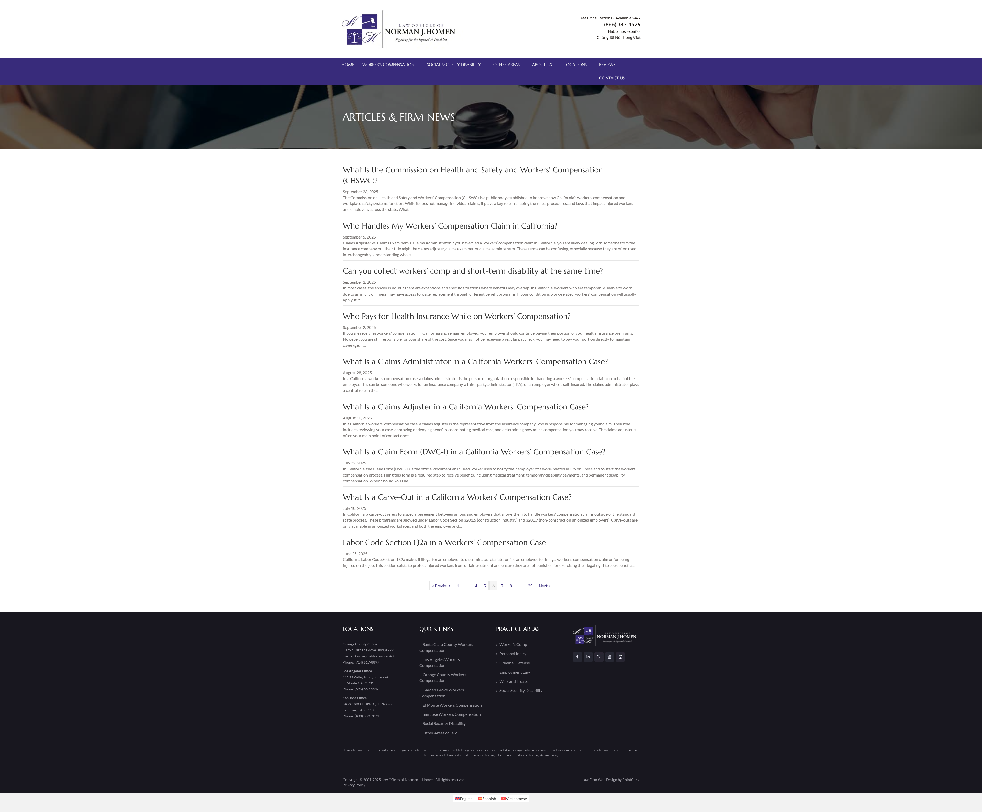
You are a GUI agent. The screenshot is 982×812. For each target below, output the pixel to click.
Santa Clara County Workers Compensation (446, 647)
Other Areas (506, 64)
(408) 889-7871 (367, 716)
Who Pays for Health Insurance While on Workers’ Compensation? (457, 316)
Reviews (607, 64)
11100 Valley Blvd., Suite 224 (365, 677)
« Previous (441, 585)
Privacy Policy (354, 785)
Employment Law (514, 671)
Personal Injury (512, 653)
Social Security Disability (454, 64)
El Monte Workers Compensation (452, 704)
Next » (544, 585)
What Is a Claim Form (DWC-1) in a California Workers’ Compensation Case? (474, 452)
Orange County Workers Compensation (442, 677)
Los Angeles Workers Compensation (439, 662)
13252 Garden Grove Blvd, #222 (368, 650)
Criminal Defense (514, 662)
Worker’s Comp (513, 644)
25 (530, 585)
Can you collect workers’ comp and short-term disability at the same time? (473, 271)
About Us (542, 64)
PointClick (630, 779)
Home (348, 64)
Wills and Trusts (513, 681)
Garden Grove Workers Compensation (441, 692)
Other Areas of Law (440, 732)
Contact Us (612, 77)
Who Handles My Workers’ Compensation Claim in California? (450, 226)
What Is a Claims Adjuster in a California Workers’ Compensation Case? (466, 407)
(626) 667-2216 (367, 689)
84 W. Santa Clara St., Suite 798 (367, 704)
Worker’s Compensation (388, 64)
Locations (575, 64)
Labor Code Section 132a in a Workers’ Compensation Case (444, 542)
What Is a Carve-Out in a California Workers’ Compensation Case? (457, 497)
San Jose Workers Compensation (452, 714)
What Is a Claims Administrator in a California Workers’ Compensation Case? (475, 361)
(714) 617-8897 (367, 662)
